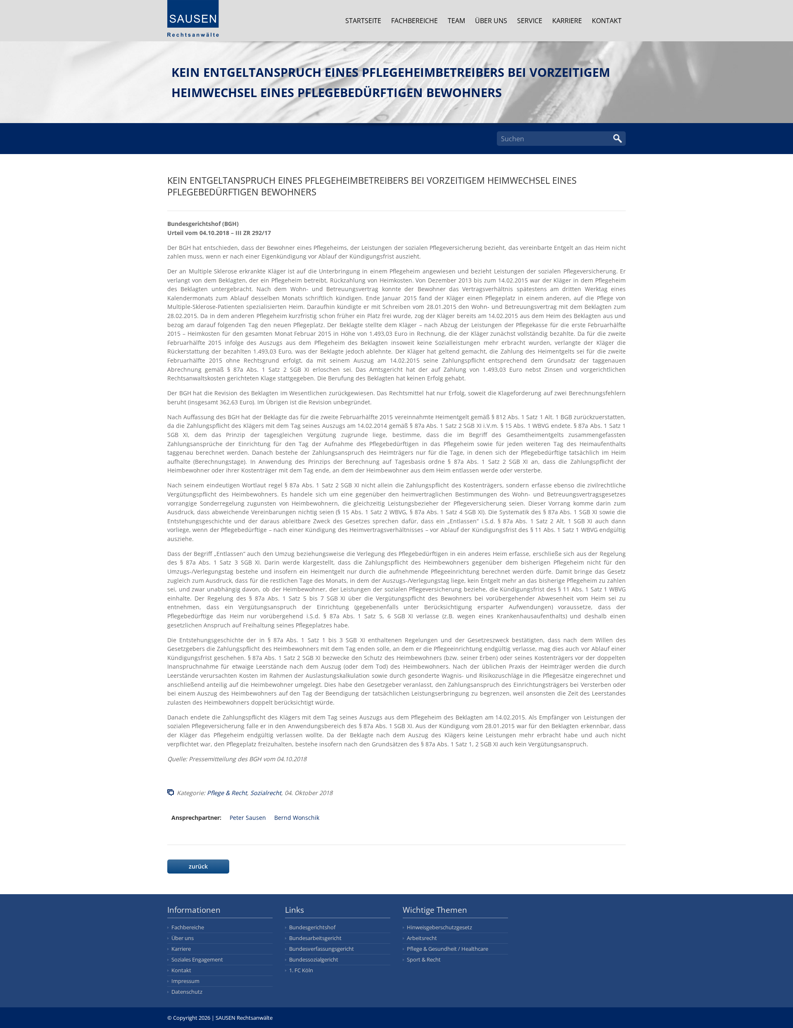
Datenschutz (186, 991)
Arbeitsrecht (422, 938)
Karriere (567, 20)
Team (456, 20)
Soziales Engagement (197, 959)
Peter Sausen (248, 817)
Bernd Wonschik (296, 817)
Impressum (185, 981)
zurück (198, 866)
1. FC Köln (301, 970)
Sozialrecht (265, 793)
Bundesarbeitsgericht (315, 938)
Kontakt (607, 20)
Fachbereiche (414, 20)
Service (529, 20)
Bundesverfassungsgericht (321, 948)
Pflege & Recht (227, 793)
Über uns (491, 20)
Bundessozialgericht (313, 959)
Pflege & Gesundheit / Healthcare (447, 948)
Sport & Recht (424, 959)
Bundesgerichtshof (312, 927)
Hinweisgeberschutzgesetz (439, 927)
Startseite (363, 20)
